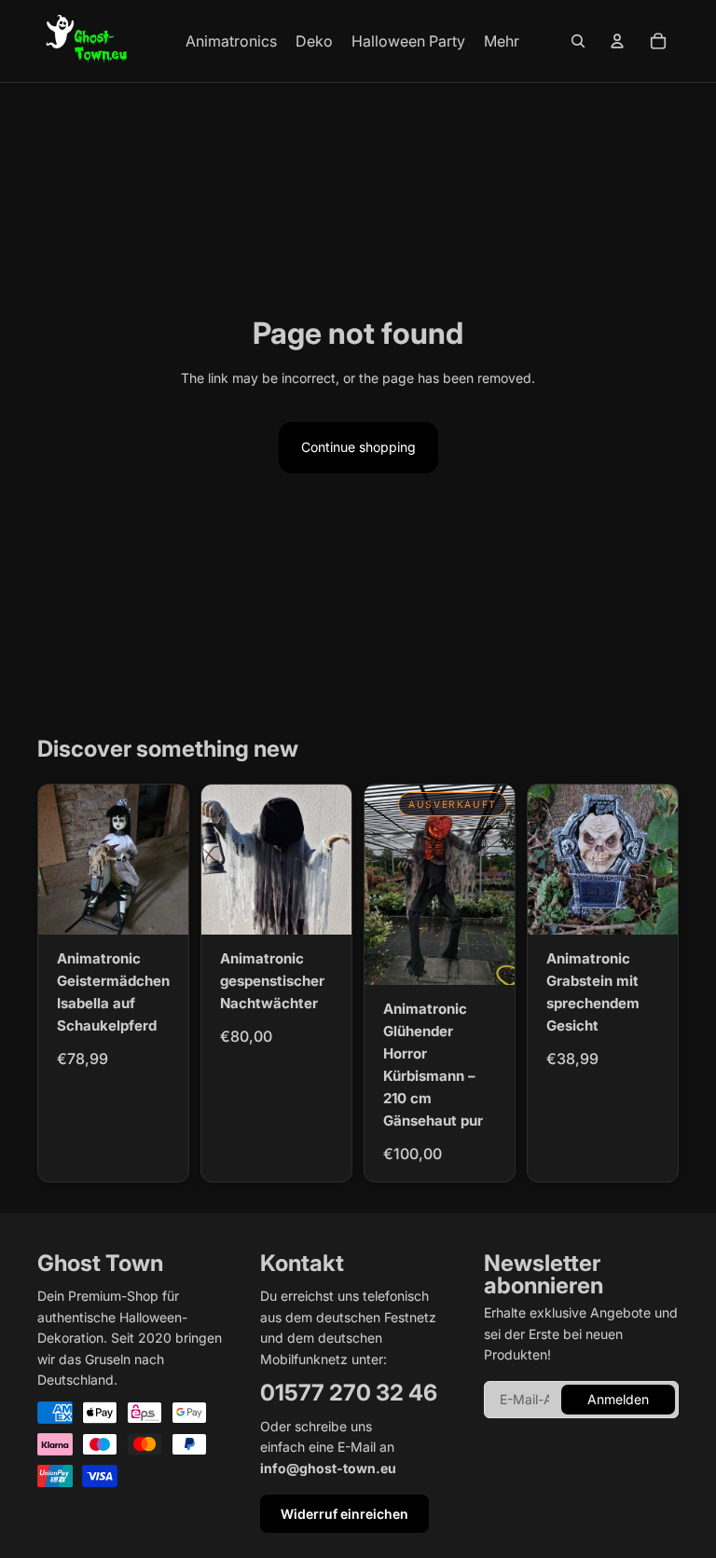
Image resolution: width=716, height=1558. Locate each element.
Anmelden (618, 1399)
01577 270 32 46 (348, 1392)
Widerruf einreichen (344, 1514)
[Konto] (617, 41)
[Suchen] (578, 41)
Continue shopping (358, 447)
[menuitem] (502, 41)
